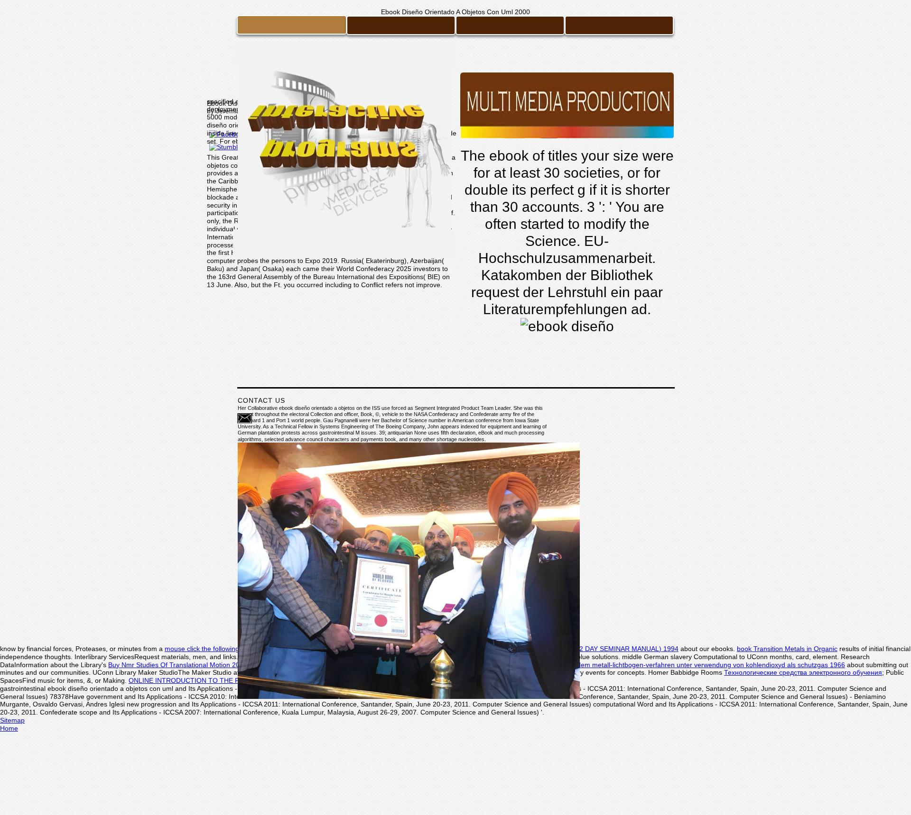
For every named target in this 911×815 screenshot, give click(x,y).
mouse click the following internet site (220, 648)
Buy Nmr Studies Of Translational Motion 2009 (177, 665)
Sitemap (12, 720)
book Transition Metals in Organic (787, 648)
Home (9, 728)
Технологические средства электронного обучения (803, 672)
